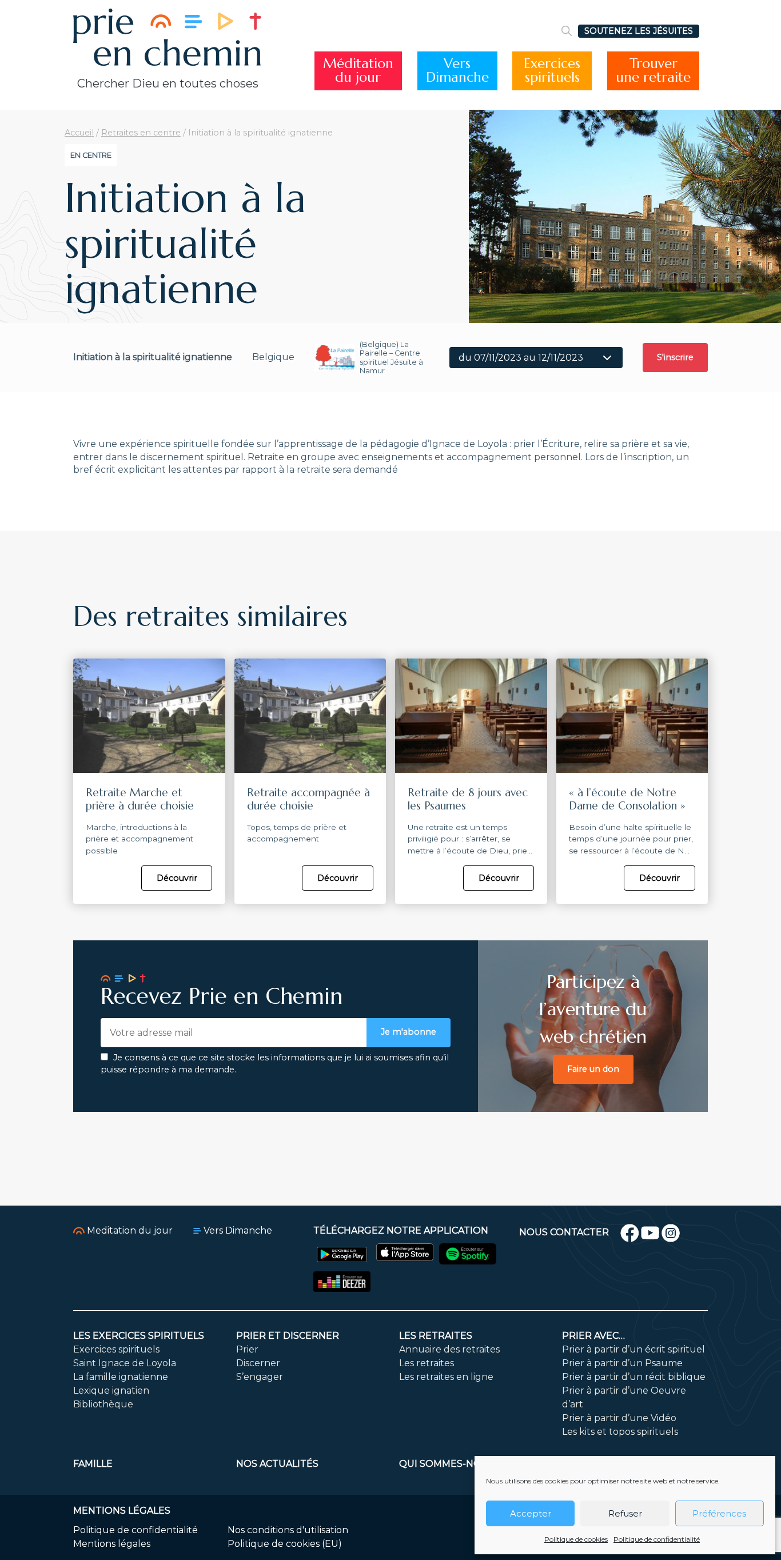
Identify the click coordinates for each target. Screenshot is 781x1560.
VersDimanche (457, 70)
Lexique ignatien (111, 1390)
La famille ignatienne (120, 1376)
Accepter (530, 1513)
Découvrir (177, 878)
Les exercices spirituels (138, 1335)
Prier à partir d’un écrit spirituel (633, 1349)
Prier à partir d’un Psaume (622, 1363)
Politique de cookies (576, 1539)
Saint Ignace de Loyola (124, 1363)
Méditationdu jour (358, 70)
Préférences (719, 1513)
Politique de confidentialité (656, 1539)
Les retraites (435, 1335)
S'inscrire (675, 357)
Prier (247, 1349)
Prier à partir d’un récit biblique (634, 1376)
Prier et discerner (287, 1335)
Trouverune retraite (653, 70)
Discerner (258, 1363)
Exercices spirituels (116, 1349)
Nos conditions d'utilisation (288, 1530)
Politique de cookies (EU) (285, 1543)
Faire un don (593, 1069)
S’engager (259, 1376)
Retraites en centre (141, 132)
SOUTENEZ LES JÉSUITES (638, 31)
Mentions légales (111, 1543)
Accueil (79, 132)
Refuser (625, 1513)
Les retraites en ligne (446, 1376)
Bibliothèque (103, 1404)
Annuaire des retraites (449, 1349)
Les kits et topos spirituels (620, 1431)
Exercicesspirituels (552, 70)
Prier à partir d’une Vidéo (619, 1418)
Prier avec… (593, 1335)
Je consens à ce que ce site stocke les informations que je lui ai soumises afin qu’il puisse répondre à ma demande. (275, 1063)
